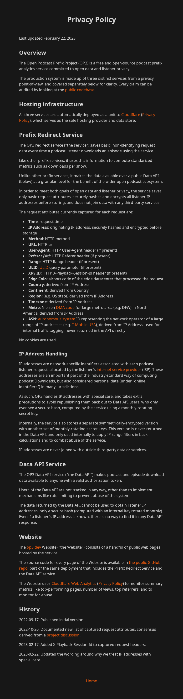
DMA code (65, 307)
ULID (44, 267)
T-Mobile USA (84, 324)
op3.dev (34, 547)
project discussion (63, 635)
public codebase (79, 89)
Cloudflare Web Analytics (73, 583)
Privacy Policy (110, 583)
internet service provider (119, 369)
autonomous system (56, 319)
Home (91, 680)
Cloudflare (130, 114)
